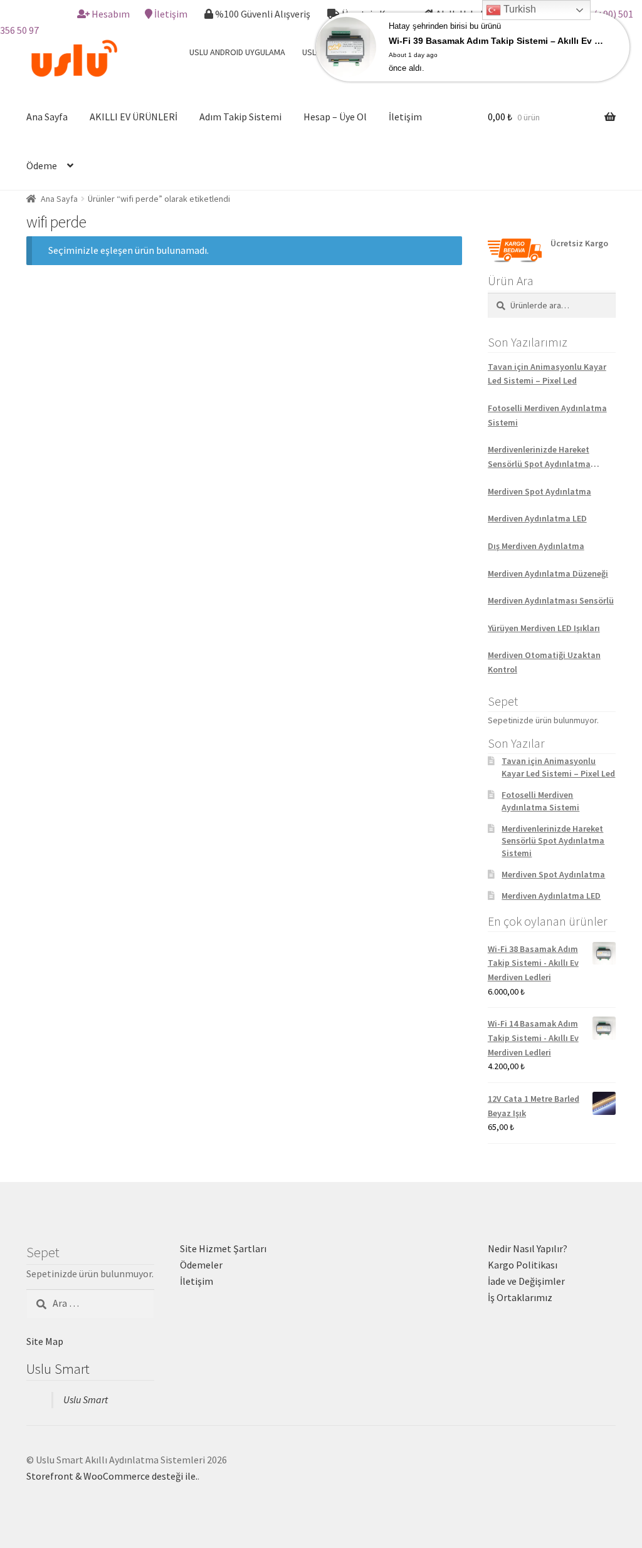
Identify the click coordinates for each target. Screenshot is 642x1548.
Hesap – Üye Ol (335, 116)
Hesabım (111, 14)
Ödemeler (201, 1264)
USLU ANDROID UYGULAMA (237, 52)
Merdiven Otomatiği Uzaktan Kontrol (544, 662)
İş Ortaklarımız (520, 1297)
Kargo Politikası (522, 1264)
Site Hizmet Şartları (223, 1248)
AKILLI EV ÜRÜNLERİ (133, 116)
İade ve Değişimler (526, 1281)
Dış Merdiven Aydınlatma (536, 546)
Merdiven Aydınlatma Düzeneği (548, 573)
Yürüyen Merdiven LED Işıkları (544, 628)
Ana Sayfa (47, 116)
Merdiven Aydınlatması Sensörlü (551, 600)
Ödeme (41, 165)
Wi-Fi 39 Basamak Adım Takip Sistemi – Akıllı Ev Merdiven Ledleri (498, 41)
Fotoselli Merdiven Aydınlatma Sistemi (547, 415)
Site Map (44, 1341)
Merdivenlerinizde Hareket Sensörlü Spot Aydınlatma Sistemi (539, 457)
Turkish (518, 9)
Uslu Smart (58, 1369)
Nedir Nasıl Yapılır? (527, 1248)
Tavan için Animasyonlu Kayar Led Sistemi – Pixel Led (547, 374)
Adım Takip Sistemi (240, 116)
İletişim (170, 14)
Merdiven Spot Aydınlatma (539, 491)
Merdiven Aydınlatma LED (537, 518)
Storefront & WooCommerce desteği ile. (111, 1476)
